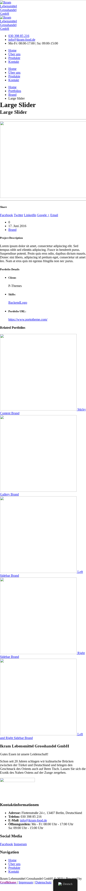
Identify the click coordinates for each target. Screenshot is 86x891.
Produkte (14, 58)
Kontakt (13, 61)
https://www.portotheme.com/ (27, 319)
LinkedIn (30, 215)
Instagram (20, 844)
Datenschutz (43, 882)
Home (12, 50)
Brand (12, 229)
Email (54, 215)
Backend (14, 302)
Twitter (18, 215)
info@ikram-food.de (21, 39)
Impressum (26, 882)
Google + (43, 215)
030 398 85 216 (18, 36)
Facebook (6, 215)
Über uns (14, 54)
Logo (23, 302)
